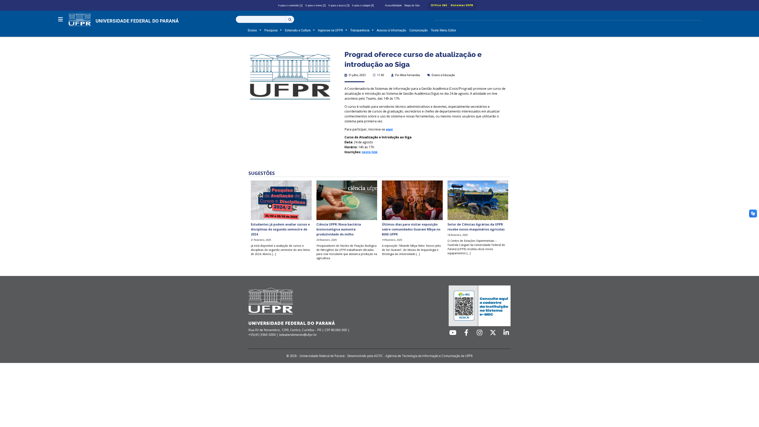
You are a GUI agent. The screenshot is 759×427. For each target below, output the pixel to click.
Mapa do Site (412, 5)
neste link (370, 152)
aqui (389, 129)
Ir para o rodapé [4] (363, 5)
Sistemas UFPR (462, 5)
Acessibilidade (393, 5)
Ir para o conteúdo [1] (290, 5)
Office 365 (439, 5)
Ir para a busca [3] (339, 5)
